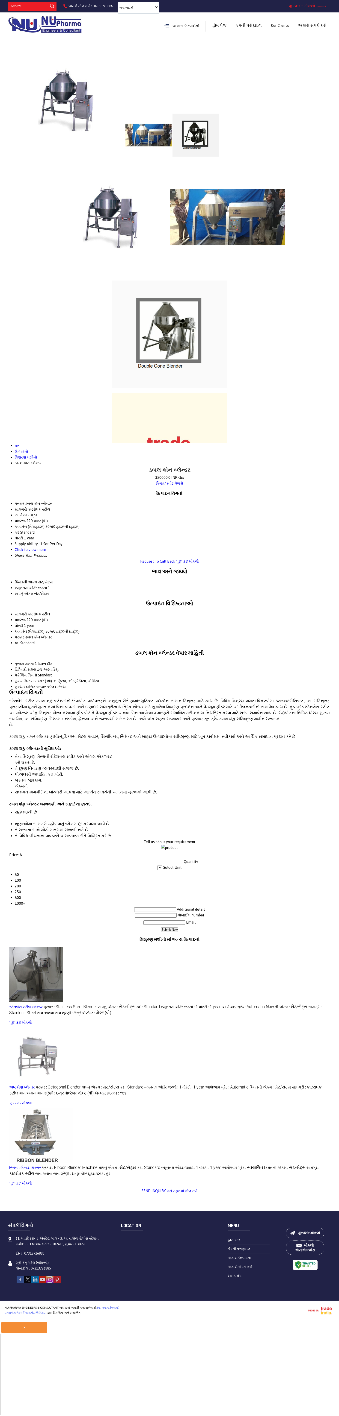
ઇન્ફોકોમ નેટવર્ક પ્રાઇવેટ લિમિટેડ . (25, 1312)
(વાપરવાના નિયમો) (108, 1307)
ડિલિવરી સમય (25, 669)
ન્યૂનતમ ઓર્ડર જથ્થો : (179, 1007)
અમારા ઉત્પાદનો (185, 26)
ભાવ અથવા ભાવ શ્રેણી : (59, 1013)
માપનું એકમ (24, 593)
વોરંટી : (210, 1007)
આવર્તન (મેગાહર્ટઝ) (30, 631)
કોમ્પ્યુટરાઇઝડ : (110, 1093)
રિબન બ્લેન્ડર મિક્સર (25, 1167)
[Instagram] (50, 1282)
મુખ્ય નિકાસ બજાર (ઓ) (33, 681)
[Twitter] (27, 1282)
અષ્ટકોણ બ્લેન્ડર (22, 1087)
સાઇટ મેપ (234, 1276)
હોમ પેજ (219, 25)
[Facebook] (20, 1282)
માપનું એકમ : (117, 1007)
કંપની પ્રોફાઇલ (249, 25)
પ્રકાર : (70, 1007)
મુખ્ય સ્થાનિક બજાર (30, 687)
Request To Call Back (157, 561)
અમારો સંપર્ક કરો (312, 25)
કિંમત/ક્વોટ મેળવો (169, 483)
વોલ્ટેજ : (96, 1013)
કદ (17, 643)
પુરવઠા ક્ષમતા (24, 663)
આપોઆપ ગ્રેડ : (243, 1007)
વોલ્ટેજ (20, 620)
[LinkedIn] (35, 1282)
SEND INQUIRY (154, 1191)
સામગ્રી (21, 614)
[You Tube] (42, 1282)
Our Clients (280, 25)
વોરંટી (19, 625)
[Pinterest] (57, 1282)
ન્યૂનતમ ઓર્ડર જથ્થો (31, 588)
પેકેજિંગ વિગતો (26, 675)
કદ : (148, 1007)
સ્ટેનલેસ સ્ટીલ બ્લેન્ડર (26, 1007)
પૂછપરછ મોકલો (302, 6)
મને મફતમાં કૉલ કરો (182, 1191)
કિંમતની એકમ (26, 582)
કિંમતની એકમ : (286, 1007)
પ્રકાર (19, 637)
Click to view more (30, 549)
